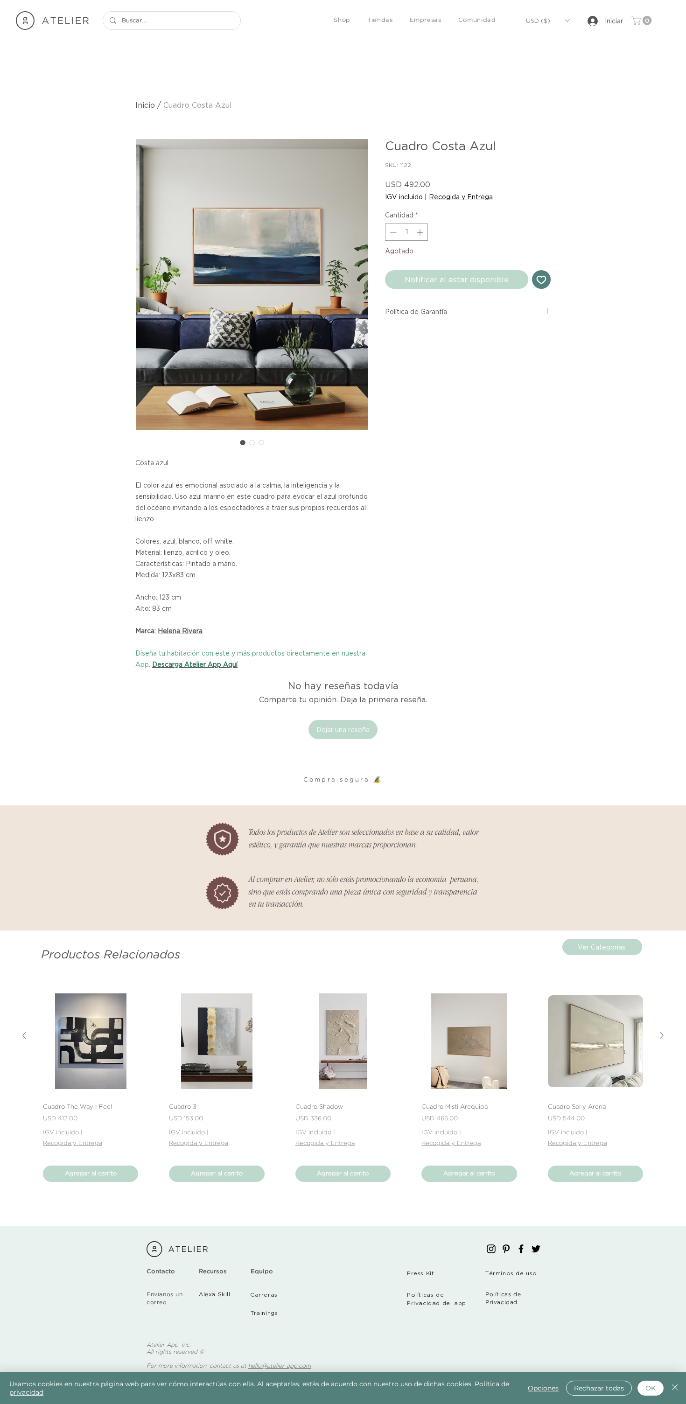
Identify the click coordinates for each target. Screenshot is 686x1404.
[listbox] (547, 20)
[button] (342, 20)
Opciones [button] (543, 1388)
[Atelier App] (491, 1249)
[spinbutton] (406, 232)
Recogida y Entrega (461, 196)
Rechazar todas (599, 1388)
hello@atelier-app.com (279, 1366)
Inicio (145, 105)
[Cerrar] (674, 1388)
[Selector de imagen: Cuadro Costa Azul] (242, 442)
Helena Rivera (180, 630)
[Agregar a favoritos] (541, 279)
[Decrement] (392, 232)
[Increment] (421, 232)
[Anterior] (24, 1035)
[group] (343, 1087)
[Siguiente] (661, 1035)
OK (650, 1388)
